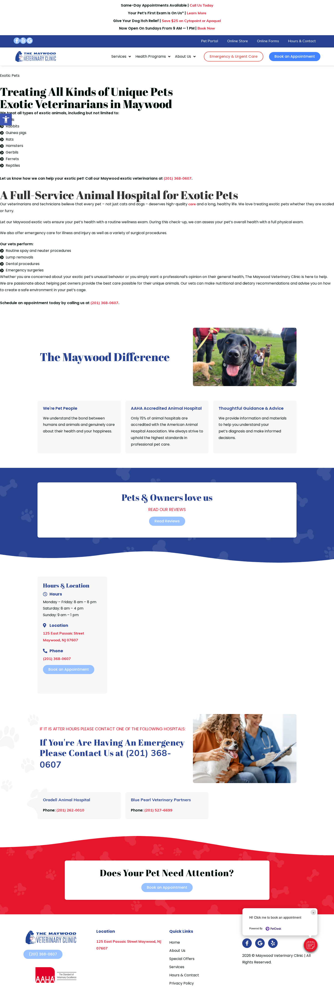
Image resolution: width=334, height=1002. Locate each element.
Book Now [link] (206, 28)
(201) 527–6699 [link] (158, 810)
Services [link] (118, 56)
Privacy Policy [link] (181, 983)
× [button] (313, 912)
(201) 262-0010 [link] (70, 810)
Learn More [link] (196, 13)
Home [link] (174, 942)
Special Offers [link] (181, 958)
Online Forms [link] (268, 41)
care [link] (192, 204)
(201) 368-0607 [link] (178, 179)
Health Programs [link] (150, 56)
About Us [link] (183, 56)
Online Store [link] (237, 41)
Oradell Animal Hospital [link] (66, 800)
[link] (6, 119)
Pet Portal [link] (209, 41)
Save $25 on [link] (191, 21)
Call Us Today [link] (201, 5)
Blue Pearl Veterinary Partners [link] (161, 800)
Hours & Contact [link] (302, 41)
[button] (310, 945)
